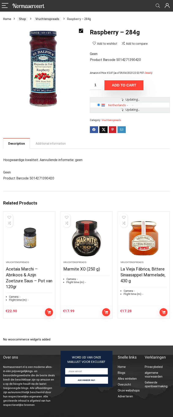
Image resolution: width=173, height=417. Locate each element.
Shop (22, 19)
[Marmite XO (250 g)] (86, 238)
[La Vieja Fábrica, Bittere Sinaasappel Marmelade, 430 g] (143, 238)
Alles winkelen (127, 378)
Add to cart (124, 85)
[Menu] (5, 5)
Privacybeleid (154, 367)
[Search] (158, 5)
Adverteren (125, 396)
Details (148, 72)
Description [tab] (16, 143)
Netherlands (117, 105)
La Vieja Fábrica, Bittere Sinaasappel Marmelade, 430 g (142, 274)
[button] (81, 31)
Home (7, 19)
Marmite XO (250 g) (81, 269)
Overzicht (124, 384)
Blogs (121, 372)
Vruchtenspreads (47, 19)
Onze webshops (129, 390)
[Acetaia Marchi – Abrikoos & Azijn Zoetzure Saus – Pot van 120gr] (29, 238)
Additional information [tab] (51, 143)
